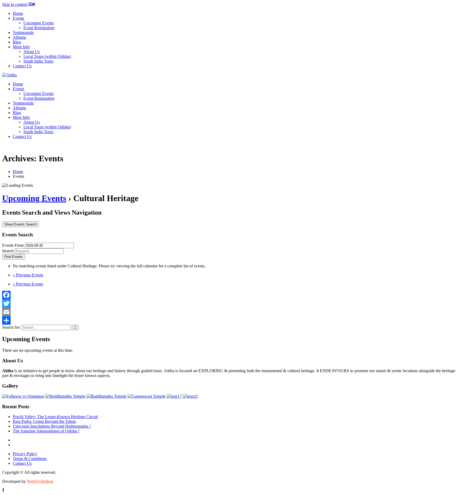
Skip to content (14, 4)
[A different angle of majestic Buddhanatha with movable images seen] (106, 396)
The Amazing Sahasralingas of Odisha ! (46, 431)
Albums (19, 37)
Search (8, 251)
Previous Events (28, 275)
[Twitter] (229, 303)
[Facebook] (229, 295)
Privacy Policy (25, 453)
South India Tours (38, 61)
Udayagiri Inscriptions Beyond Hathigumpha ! (52, 426)
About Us (31, 51)
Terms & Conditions (30, 458)
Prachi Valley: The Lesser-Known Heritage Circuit (55, 416)
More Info (21, 47)
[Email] (229, 312)
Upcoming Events (38, 23)
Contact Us (22, 66)
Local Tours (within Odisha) (47, 56)
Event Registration (38, 27)
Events (18, 18)
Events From (13, 245)
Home (18, 13)
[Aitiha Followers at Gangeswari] (146, 396)
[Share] (229, 320)
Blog (17, 42)
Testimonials (23, 32)
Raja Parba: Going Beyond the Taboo (44, 421)
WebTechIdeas (40, 481)
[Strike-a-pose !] (23, 396)
